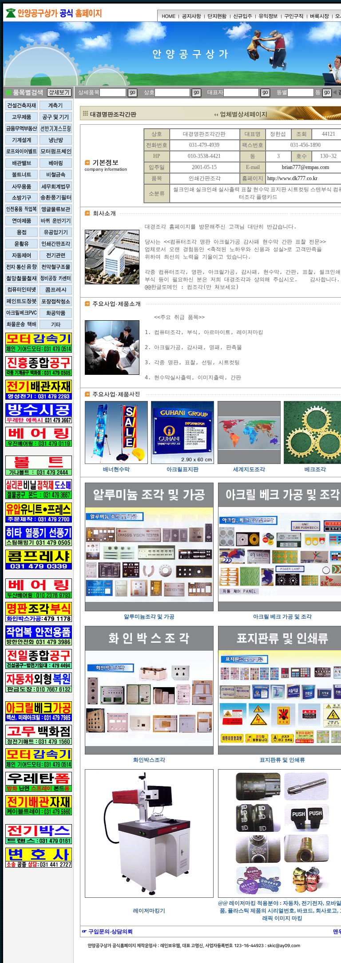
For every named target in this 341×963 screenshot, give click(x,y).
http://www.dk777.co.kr (292, 178)
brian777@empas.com (305, 167)
